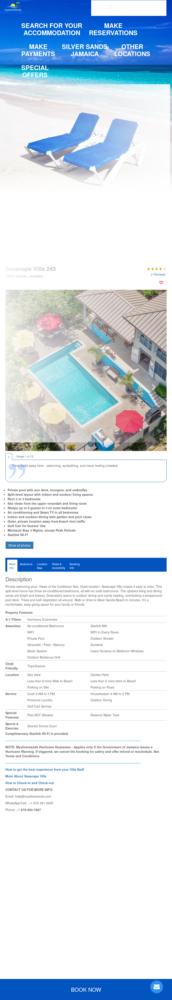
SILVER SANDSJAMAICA (85, 50)
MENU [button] (153, 8)
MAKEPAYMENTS (38, 50)
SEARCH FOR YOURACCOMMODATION (51, 29)
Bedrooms (26, 564)
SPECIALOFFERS (35, 71)
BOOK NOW (86, 989)
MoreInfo (12, 566)
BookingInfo (75, 566)
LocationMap (42, 566)
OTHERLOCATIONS (132, 50)
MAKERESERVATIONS (113, 29)
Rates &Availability (58, 566)
